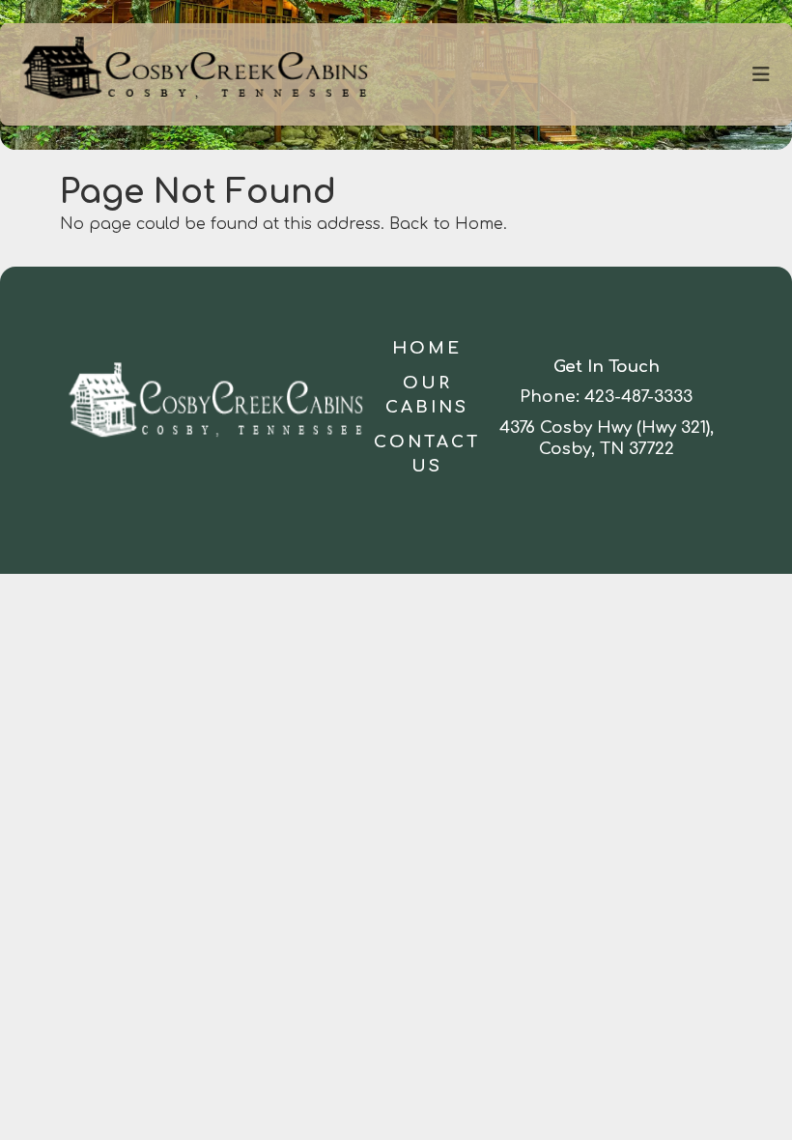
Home (427, 348)
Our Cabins (426, 395)
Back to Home (446, 224)
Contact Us (427, 454)
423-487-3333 (638, 396)
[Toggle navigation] (761, 74)
